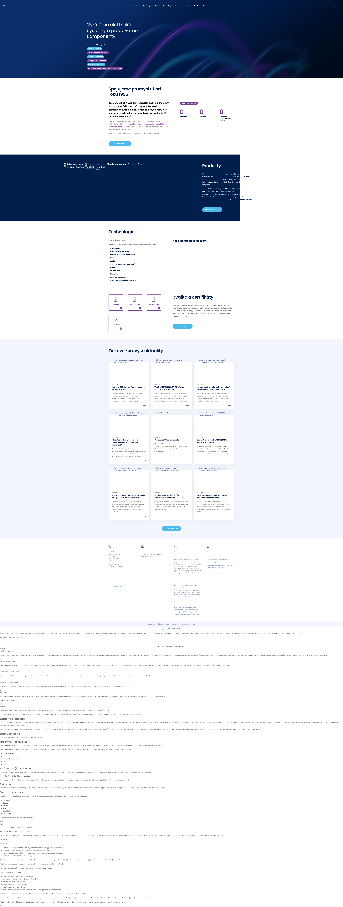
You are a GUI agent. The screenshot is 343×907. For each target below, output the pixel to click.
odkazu (83, 894)
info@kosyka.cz (115, 586)
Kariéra (189, 6)
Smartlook (6, 811)
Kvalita (157, 6)
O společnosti (135, 6)
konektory (225, 189)
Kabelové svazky (94, 49)
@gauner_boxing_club (214, 570)
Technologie (167, 6)
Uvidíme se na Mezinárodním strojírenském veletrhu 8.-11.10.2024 (169, 496)
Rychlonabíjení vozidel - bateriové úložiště (105, 68)
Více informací (210, 210)
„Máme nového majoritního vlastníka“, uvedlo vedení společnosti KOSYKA (213, 388)
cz (335, 6)
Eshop (205, 6)
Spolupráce (179, 6)
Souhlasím (14, 700)
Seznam (5, 808)
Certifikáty (112, 576)
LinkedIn (5, 806)
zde (217, 729)
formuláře (256, 729)
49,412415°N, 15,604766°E (119, 561)
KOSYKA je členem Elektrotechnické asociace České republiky (212, 496)
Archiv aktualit (170, 528)
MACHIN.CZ (191, 624)
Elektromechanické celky (98, 53)
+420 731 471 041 (119, 583)
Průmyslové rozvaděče (97, 60)
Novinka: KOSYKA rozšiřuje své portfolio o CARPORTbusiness (128, 388)
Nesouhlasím (173, 646)
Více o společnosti (118, 144)
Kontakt (197, 6)
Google (5, 803)
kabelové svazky (214, 189)
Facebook (6, 800)
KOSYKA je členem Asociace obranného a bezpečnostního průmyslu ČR (128, 496)
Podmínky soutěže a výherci (216, 573)
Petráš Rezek (28, 818)
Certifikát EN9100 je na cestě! (167, 440)
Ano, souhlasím (163, 646)
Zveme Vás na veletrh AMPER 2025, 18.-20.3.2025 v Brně (212, 441)
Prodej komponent (95, 57)
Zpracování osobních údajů (117, 573)
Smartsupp (7, 814)
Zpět (1, 822)
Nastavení (181, 646)
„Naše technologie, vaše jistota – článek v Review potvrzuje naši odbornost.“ (126, 442)
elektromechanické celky (239, 189)
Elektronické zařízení (96, 64)
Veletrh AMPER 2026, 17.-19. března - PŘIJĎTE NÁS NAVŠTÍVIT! (169, 388)
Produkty (146, 6)
